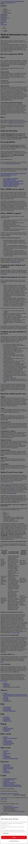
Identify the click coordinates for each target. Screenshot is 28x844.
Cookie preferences (14, 841)
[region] (14, 830)
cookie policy (6, 833)
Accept (14, 837)
